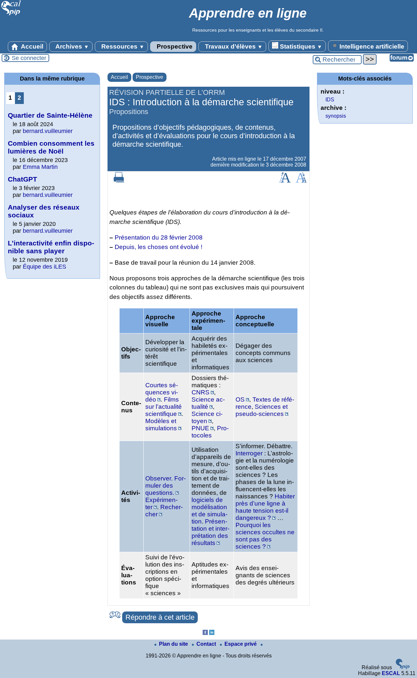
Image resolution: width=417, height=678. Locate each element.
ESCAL (391, 673)
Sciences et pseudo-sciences (262, 410)
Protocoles (210, 432)
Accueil (31, 46)
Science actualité (208, 403)
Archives (71, 46)
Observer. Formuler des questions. (165, 485)
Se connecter (29, 58)
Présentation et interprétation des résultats (210, 532)
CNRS (200, 392)
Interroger (249, 453)
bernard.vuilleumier (48, 131)
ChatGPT (22, 179)
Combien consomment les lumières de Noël (51, 147)
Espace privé (241, 644)
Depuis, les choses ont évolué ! (158, 246)
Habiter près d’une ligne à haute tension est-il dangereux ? (265, 507)
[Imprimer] (119, 181)
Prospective (174, 46)
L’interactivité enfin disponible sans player (51, 247)
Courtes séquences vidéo (161, 392)
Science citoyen (207, 417)
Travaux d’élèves (233, 46)
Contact (206, 644)
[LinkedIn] (211, 633)
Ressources (122, 46)
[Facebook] (205, 633)
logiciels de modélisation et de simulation (209, 510)
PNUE (200, 428)
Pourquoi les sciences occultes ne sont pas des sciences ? (265, 536)
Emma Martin (40, 167)
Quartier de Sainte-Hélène (50, 115)
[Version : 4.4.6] (402, 667)
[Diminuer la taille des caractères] (301, 181)
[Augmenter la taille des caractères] (285, 181)
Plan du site (174, 644)
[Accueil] (11, 14)
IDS (329, 99)
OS (240, 399)
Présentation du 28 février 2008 (159, 237)
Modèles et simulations (161, 425)
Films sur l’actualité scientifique (163, 406)
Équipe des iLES (44, 266)
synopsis (335, 116)
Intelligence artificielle (371, 46)
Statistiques (300, 46)
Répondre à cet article (159, 617)
